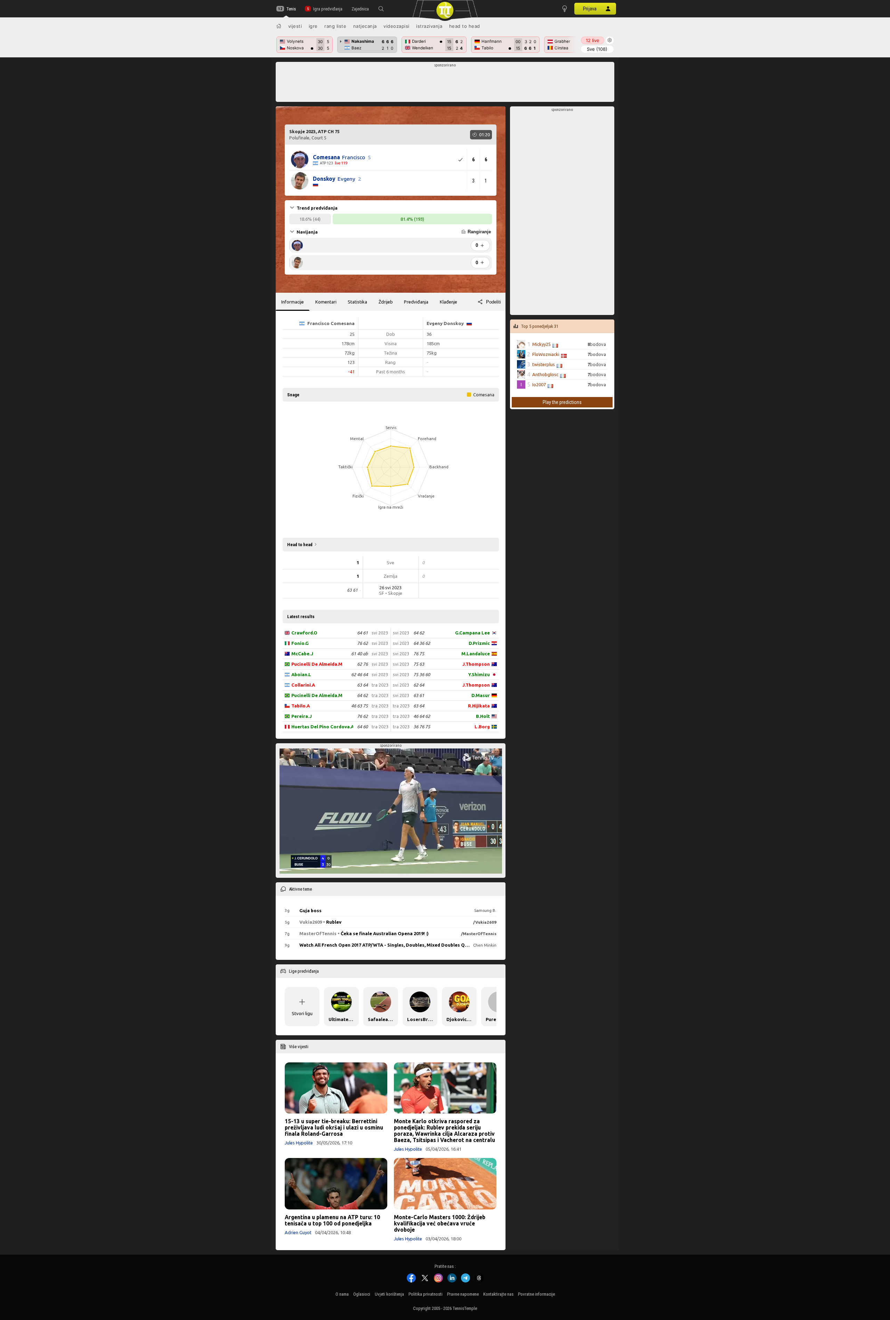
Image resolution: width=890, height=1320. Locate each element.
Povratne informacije (536, 1294)
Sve (597, 49)
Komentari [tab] (326, 301)
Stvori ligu (302, 1013)
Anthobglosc (545, 374)
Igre (313, 26)
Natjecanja (365, 26)
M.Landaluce (475, 653)
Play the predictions (562, 402)
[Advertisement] (445, 83)
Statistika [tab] (357, 301)
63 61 (418, 695)
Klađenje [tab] (448, 301)
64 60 (362, 726)
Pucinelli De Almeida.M (316, 664)
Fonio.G (300, 643)
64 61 (362, 632)
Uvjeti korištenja (389, 1294)
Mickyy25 (541, 344)
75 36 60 (421, 674)
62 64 (418, 684)
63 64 (362, 684)
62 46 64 (359, 674)
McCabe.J (302, 653)
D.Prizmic (479, 643)
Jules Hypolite (299, 1142)
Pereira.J (301, 716)
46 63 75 (359, 705)
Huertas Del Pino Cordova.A (322, 726)
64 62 (362, 695)
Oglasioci (361, 1294)
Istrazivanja (429, 26)
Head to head (464, 26)
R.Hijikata (479, 705)
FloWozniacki (545, 354)
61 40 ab (359, 653)
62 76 (362, 664)
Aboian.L (301, 674)
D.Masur (480, 695)
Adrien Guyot (298, 1232)
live (592, 40)
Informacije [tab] (292, 301)
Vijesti (295, 26)
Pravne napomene (463, 1294)
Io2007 (539, 384)
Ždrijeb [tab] (386, 301)
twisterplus (543, 364)
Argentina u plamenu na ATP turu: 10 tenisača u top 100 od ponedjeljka (332, 1220)
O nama (342, 1294)
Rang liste (335, 26)
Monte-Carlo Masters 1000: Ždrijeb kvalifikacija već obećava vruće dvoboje (439, 1223)
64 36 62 (421, 643)
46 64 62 (421, 716)
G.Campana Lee (472, 632)
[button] (381, 8)
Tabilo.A (300, 705)
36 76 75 (421, 726)
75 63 (418, 664)
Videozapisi (396, 26)
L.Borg (482, 726)
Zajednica (360, 8)
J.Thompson (476, 664)
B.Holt (483, 716)
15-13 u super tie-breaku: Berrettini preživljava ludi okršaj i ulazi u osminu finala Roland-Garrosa (334, 1127)
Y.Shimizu (479, 674)
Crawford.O (304, 632)
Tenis (291, 8)
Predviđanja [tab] (416, 301)
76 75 (418, 653)
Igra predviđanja (327, 8)
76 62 (362, 643)
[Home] (278, 26)
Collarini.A (303, 684)
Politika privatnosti (425, 1294)
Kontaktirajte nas (498, 1294)
